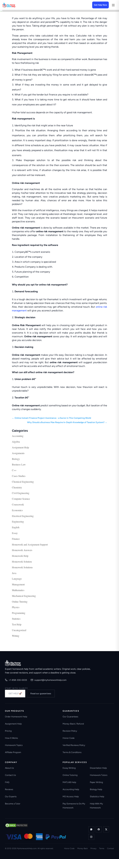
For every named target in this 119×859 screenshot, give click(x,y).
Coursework (18, 504)
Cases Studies (18, 476)
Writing (15, 635)
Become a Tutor (12, 803)
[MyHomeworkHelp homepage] (14, 5)
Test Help (16, 624)
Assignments (18, 453)
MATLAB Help (69, 782)
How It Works (11, 738)
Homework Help (20, 555)
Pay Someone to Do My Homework (74, 805)
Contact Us (10, 775)
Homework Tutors (98, 775)
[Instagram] (91, 837)
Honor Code (69, 738)
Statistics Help (97, 796)
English (15, 527)
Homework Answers (22, 550)
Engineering (18, 521)
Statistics (16, 618)
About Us (9, 768)
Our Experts (11, 796)
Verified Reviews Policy (74, 745)
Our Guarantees (70, 716)
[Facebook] (99, 829)
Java (14, 573)
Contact (110, 848)
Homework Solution (22, 561)
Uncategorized (19, 630)
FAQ (7, 782)
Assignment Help (20, 447)
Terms (101, 848)
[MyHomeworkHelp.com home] (13, 663)
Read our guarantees (40, 693)
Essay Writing (69, 768)
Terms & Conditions (72, 752)
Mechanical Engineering (24, 595)
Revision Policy (70, 731)
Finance (16, 538)
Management (18, 584)
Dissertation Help (98, 768)
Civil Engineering (20, 493)
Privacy (93, 848)
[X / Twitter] (106, 829)
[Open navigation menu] (113, 5)
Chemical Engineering (23, 481)
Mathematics (18, 590)
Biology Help (96, 789)
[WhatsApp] (91, 829)
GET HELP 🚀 (15, 693)
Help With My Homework (96, 805)
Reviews (9, 789)
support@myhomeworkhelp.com (50, 680)
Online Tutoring (19, 601)
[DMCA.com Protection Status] (16, 825)
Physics (15, 607)
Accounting (17, 435)
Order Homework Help (16, 716)
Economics (17, 510)
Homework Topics (14, 745)
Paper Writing (96, 782)
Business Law (19, 464)
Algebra (16, 441)
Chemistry (17, 487)
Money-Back (82, 848)
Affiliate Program (13, 752)
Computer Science (21, 498)
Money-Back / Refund (73, 723)
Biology (16, 458)
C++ (14, 470)
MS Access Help (71, 796)
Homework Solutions (22, 567)
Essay (15, 533)
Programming (18, 613)
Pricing (8, 731)
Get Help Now (100, 5)
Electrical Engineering (23, 516)
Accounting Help (71, 789)
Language (17, 578)
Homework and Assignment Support (30, 544)
